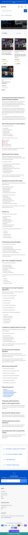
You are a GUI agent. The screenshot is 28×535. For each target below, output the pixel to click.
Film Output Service (8, 15)
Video (2, 498)
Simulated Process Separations (6, 82)
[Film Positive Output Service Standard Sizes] (7, 44)
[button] (14, 533)
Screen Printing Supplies (8, 390)
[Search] (25, 10)
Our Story (3, 491)
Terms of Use (4, 493)
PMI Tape (5, 389)
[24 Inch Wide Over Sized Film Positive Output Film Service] (20, 44)
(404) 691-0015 (7, 517)
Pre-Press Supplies (7, 396)
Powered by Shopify (18, 523)
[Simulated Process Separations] (7, 72)
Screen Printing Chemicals (8, 393)
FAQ (2, 509)
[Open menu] (25, 6)
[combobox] (14, 10)
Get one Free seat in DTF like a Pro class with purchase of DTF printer (14, 2)
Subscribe (23, 480)
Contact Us (3, 507)
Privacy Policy (4, 495)
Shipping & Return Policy (6, 505)
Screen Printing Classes (8, 395)
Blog (2, 496)
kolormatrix (4, 51)
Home (2, 15)
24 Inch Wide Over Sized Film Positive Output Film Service (20, 56)
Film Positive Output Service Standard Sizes (7, 53)
